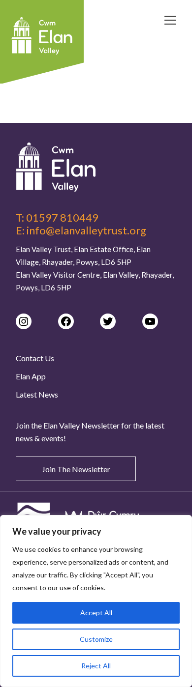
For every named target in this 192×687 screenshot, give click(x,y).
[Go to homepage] (96, 167)
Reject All (96, 665)
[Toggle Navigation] (170, 22)
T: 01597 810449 (57, 217)
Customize (96, 639)
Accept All (96, 612)
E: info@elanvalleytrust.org (81, 230)
